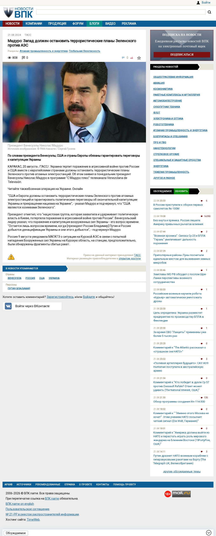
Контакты (102, 484)
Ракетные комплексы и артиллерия (176, 94)
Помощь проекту (124, 484)
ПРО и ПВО (159, 142)
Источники (24, 484)
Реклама (129, 23)
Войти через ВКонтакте (32, 306)
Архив (8, 484)
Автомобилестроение (167, 100)
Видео (110, 23)
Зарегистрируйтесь (60, 297)
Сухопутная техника (166, 106)
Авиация (159, 83)
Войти (206, 2)
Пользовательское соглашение (27, 509)
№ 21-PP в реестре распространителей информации (42, 514)
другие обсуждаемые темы (182, 471)
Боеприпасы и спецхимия (170, 136)
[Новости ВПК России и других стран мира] (18, 16)
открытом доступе (130, 258)
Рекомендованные (47, 484)
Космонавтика (163, 89)
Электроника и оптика (168, 118)
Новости (12, 23)
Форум (78, 23)
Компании (34, 23)
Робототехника (163, 124)
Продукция (57, 23)
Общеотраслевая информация (173, 77)
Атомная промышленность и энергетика (180, 130)
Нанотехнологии (164, 148)
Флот (156, 112)
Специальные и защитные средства (177, 160)
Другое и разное (164, 178)
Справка (69, 484)
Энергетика (160, 166)
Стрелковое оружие (166, 154)
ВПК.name (52, 498)
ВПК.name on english (20, 503)
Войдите (89, 297)
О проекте (85, 484)
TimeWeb (33, 519)
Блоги (94, 23)
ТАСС (28, 34)
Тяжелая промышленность (171, 172)
